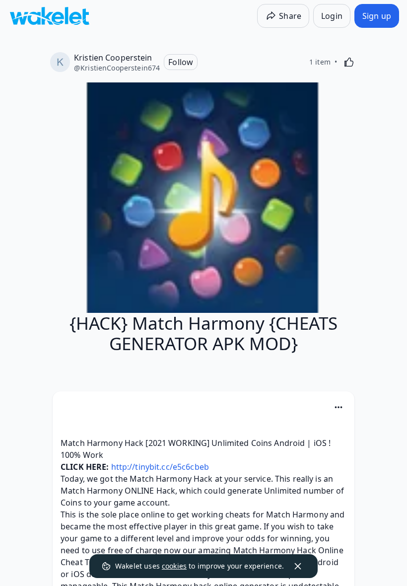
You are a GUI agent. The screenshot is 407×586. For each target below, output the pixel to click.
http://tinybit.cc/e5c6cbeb (160, 466)
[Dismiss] (298, 566)
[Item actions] (338, 407)
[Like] (349, 62)
